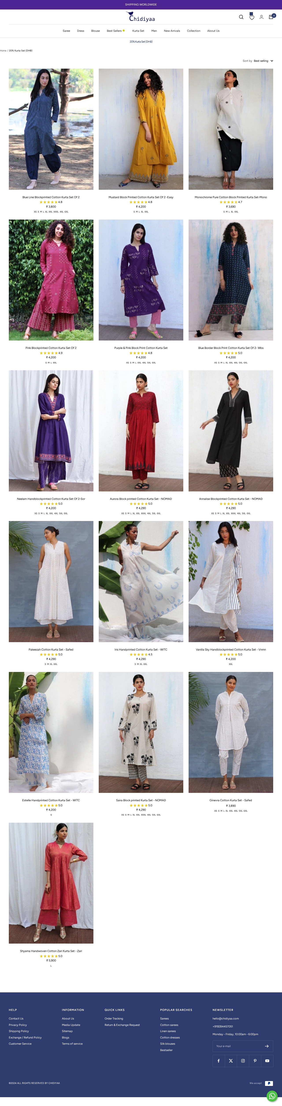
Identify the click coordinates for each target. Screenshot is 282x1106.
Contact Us (16, 1018)
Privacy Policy (18, 1025)
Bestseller (166, 1050)
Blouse (95, 30)
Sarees (164, 1018)
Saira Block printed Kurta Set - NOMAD (141, 800)
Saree (66, 30)
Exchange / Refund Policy (25, 1037)
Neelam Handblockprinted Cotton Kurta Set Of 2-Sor (51, 498)
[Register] (267, 1046)
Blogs (65, 1037)
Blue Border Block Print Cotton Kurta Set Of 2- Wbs (230, 348)
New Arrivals (172, 30)
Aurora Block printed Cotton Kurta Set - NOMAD (141, 498)
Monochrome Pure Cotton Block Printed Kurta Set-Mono (231, 197)
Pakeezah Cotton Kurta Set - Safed (51, 649)
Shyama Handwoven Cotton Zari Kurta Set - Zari (51, 951)
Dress (80, 30)
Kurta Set (138, 30)
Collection (193, 30)
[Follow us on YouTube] (267, 1061)
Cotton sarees (169, 1025)
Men (154, 30)
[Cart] (271, 17)
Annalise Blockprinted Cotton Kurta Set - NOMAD (231, 498)
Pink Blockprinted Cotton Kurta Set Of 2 (51, 348)
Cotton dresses (170, 1037)
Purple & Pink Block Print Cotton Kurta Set (141, 348)
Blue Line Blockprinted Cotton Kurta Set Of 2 (51, 197)
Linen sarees (168, 1031)
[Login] (261, 17)
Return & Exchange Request (122, 1025)
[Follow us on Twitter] (231, 1061)
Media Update (71, 1025)
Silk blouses (167, 1043)
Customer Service (20, 1043)
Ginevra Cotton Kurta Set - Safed (231, 800)
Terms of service (72, 1043)
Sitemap (67, 1031)
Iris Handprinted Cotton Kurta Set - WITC (141, 649)
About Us (213, 30)
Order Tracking (114, 1018)
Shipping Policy (19, 1031)
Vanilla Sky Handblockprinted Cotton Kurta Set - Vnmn (231, 649)
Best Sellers (116, 30)
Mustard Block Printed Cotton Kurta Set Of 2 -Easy (141, 197)
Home (3, 50)
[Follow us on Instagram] (243, 1061)
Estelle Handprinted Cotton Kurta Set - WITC (51, 800)
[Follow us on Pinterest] (255, 1061)
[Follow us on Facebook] (219, 1061)
